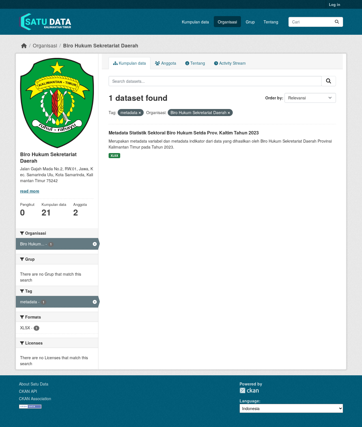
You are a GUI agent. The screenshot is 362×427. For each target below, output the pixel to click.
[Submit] (336, 22)
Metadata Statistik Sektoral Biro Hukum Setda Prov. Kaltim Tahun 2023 (184, 132)
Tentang (271, 22)
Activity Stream (232, 63)
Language (249, 401)
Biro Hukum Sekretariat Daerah (100, 45)
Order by (273, 98)
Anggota (168, 63)
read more (29, 191)
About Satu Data (33, 384)
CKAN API (28, 391)
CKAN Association (35, 398)
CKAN (249, 390)
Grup (250, 22)
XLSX (114, 155)
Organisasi (227, 22)
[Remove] (140, 112)
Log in (334, 4)
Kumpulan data (195, 22)
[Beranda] (24, 45)
